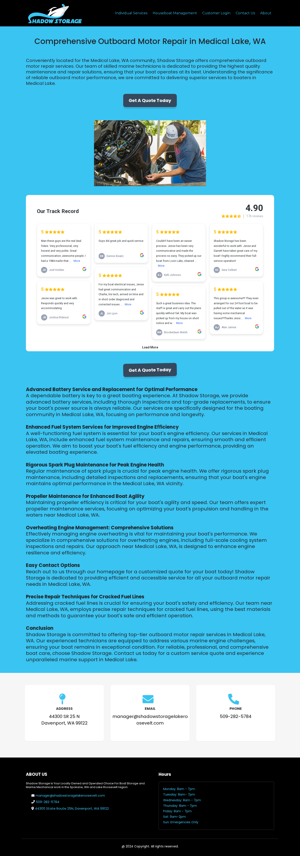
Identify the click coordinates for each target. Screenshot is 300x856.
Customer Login (216, 13)
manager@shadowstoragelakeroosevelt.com (70, 795)
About (265, 13)
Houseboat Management (175, 13)
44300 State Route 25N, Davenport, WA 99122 (72, 808)
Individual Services (131, 13)
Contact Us (245, 13)
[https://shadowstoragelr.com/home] (54, 13)
